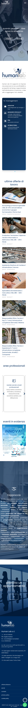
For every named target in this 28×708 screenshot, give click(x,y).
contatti (3, 691)
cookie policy (5, 698)
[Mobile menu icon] (25, 2)
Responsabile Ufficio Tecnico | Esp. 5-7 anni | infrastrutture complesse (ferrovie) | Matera (13, 320)
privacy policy (5, 695)
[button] (25, 705)
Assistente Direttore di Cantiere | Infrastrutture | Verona (14, 266)
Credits (15, 706)
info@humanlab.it (8, 636)
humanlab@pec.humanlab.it (11, 639)
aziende (19, 39)
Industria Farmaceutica (13, 214)
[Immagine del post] (14, 195)
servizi (3, 688)
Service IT (9, 244)
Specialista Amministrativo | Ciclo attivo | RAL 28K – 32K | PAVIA (12, 293)
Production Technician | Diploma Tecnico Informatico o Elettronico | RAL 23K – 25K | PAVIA (13, 238)
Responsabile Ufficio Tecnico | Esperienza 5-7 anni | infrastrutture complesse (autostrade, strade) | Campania (12, 350)
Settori (4, 214)
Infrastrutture (11, 269)
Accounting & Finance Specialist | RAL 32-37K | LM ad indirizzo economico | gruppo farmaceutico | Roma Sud (13, 209)
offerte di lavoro (6, 684)
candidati (8, 39)
